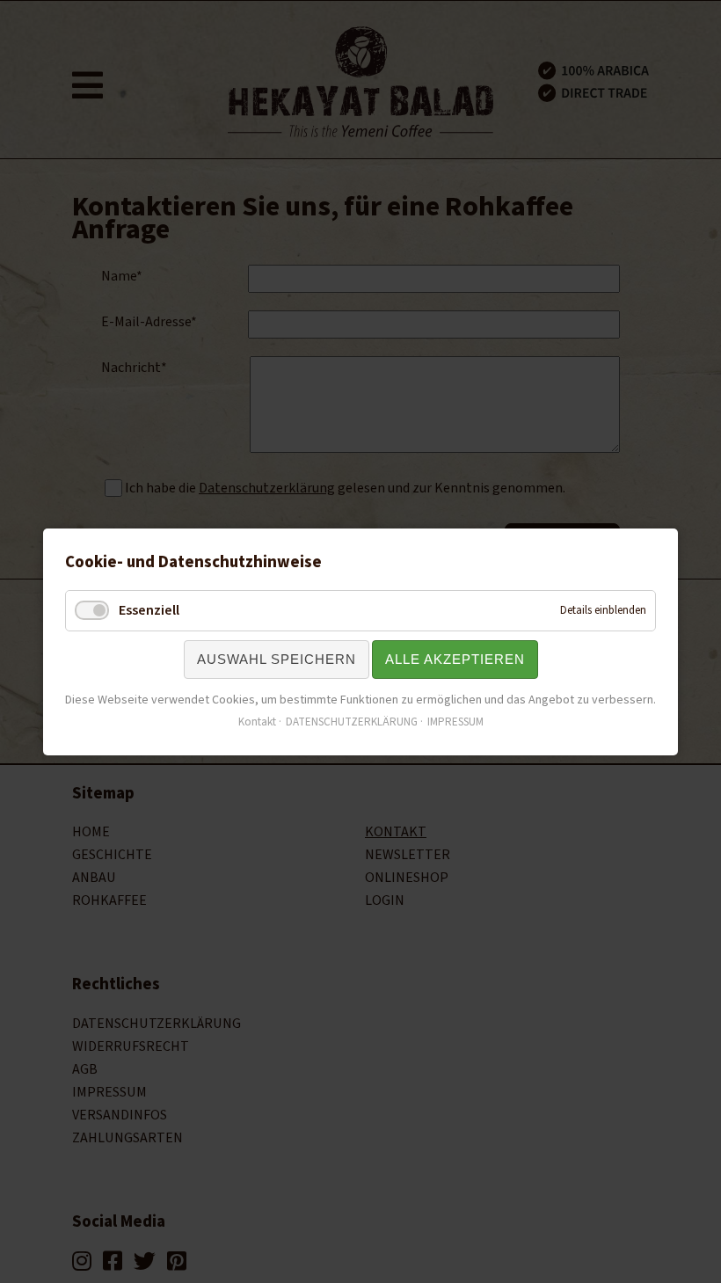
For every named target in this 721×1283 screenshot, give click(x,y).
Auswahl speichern (276, 659)
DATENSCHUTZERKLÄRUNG (352, 721)
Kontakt (257, 721)
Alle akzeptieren (455, 659)
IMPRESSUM (455, 721)
